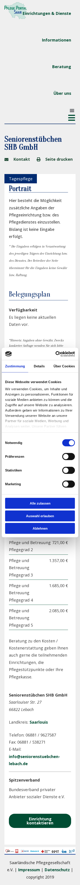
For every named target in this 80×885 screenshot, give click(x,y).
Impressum (29, 869)
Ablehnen (40, 528)
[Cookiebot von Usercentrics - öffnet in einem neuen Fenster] (56, 354)
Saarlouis (39, 722)
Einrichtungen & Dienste (46, 13)
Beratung (61, 66)
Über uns (62, 93)
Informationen (56, 40)
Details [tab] (39, 366)
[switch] (68, 456)
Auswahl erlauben (40, 516)
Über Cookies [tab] (64, 366)
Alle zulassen (40, 503)
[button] (72, 110)
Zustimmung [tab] (15, 366)
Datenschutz (57, 869)
